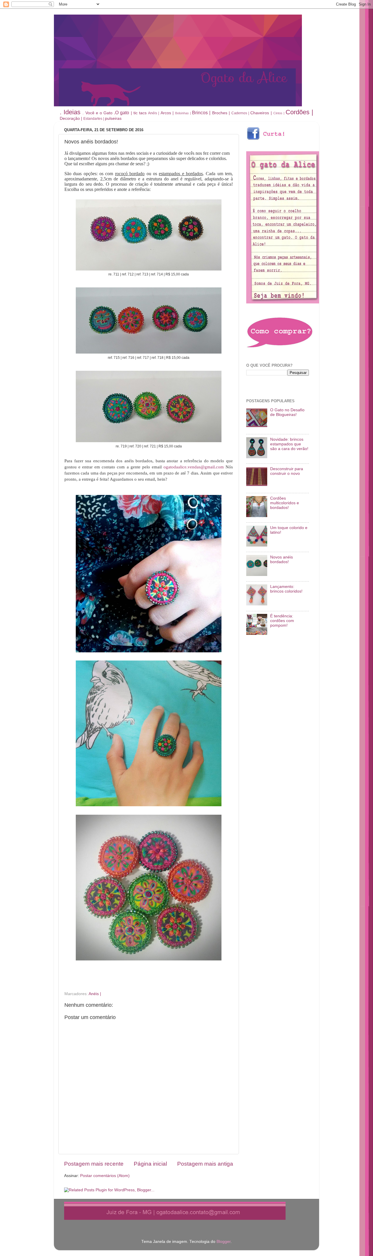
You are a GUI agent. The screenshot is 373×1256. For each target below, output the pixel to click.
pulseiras (113, 118)
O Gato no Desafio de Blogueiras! (287, 412)
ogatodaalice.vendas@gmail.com (193, 467)
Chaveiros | (261, 113)
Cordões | (299, 112)
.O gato (121, 112)
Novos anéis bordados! (281, 559)
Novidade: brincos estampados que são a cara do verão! (289, 444)
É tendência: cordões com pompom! (282, 621)
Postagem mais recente (94, 1164)
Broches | (221, 113)
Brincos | (201, 112)
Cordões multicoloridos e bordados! (284, 503)
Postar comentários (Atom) (105, 1176)
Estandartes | (93, 119)
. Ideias (70, 112)
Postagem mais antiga (205, 1164)
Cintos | (278, 113)
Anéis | (153, 113)
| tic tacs (139, 113)
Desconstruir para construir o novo (286, 471)
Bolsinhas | (183, 113)
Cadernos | (240, 113)
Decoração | (71, 118)
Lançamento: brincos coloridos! (286, 588)
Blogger (224, 1241)
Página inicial (150, 1164)
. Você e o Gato (97, 113)
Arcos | (167, 113)
